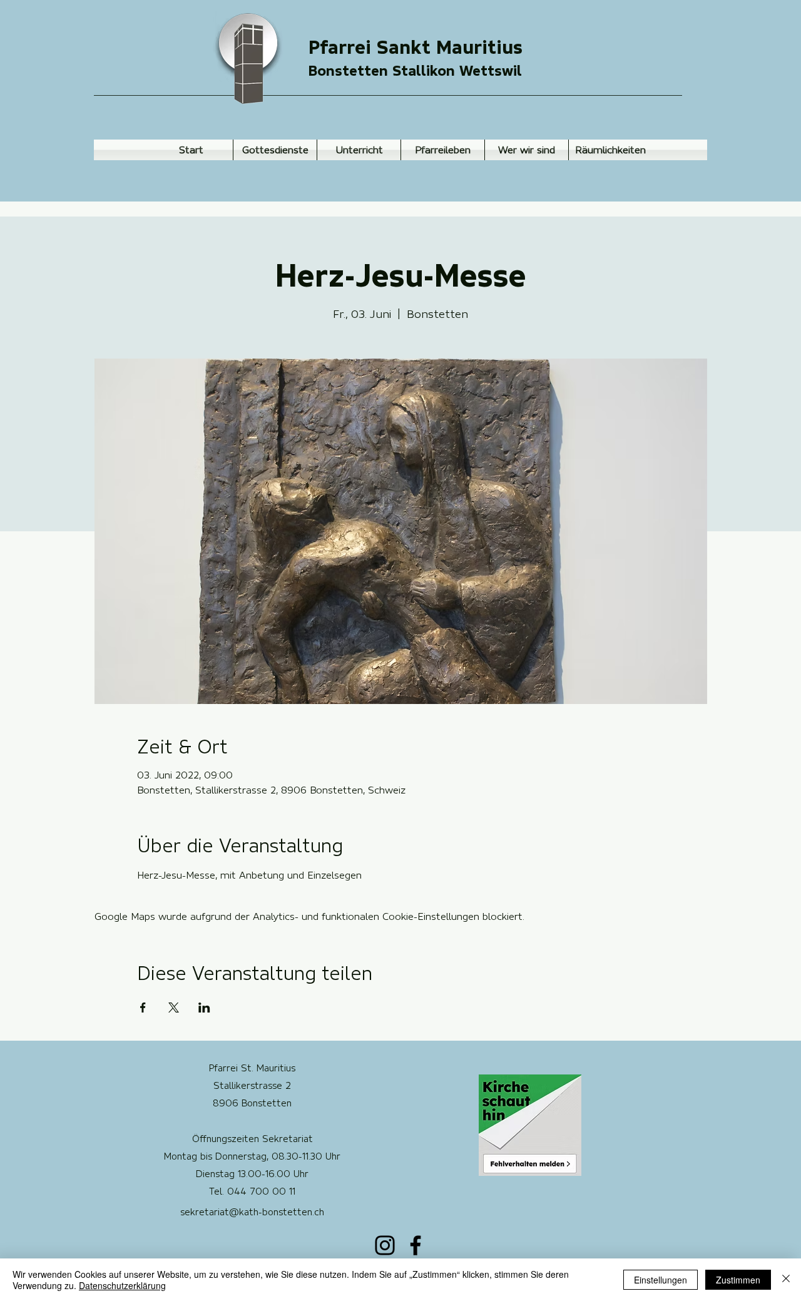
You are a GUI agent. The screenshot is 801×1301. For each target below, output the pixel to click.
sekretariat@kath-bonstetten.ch (252, 1212)
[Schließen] (785, 1279)
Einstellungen (660, 1279)
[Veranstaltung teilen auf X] (174, 1008)
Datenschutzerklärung (122, 1285)
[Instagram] (385, 1245)
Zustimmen (738, 1279)
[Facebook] (415, 1245)
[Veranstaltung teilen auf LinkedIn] (204, 1008)
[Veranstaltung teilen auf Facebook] (143, 1008)
